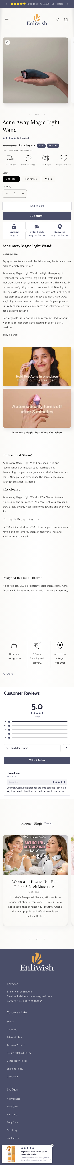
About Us (12, 1030)
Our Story (12, 1130)
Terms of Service (16, 1045)
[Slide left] (29, 115)
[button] (7, 19)
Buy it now (37, 216)
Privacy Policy (14, 1038)
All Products (13, 1099)
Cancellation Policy (17, 1061)
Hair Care (12, 1115)
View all (48, 823)
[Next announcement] (67, 4)
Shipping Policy (15, 1069)
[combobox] (66, 747)
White (48, 179)
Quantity (7, 186)
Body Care (12, 1123)
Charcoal (11, 179)
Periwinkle (31, 179)
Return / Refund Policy (19, 1053)
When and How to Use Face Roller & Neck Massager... (35, 884)
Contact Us (13, 1138)
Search (10, 1022)
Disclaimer (12, 1077)
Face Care (12, 1107)
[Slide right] (44, 115)
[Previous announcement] (6, 4)
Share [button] (10, 674)
